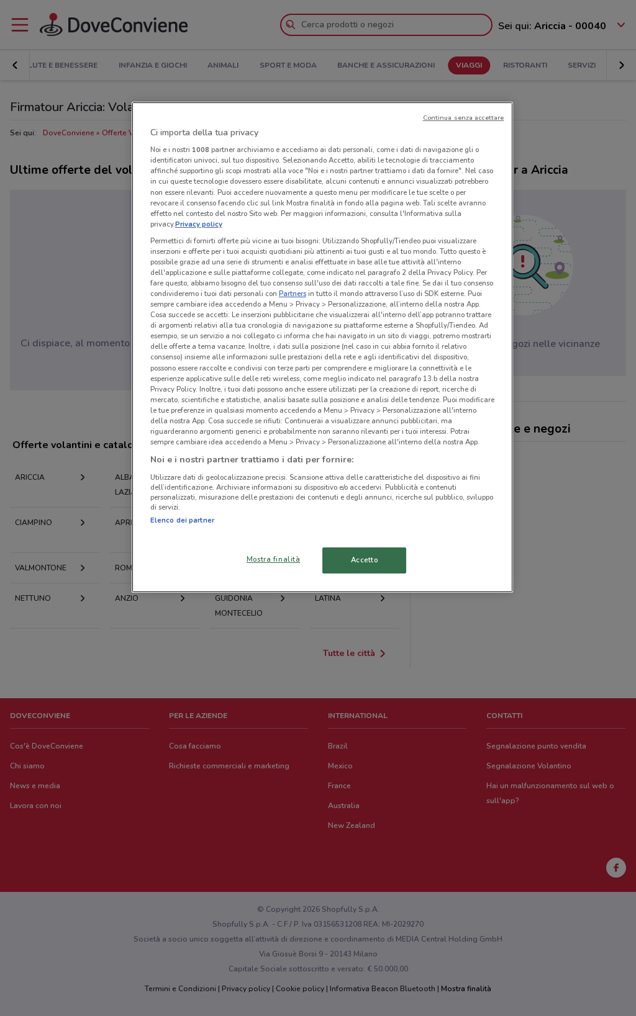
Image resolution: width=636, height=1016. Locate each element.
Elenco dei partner (182, 520)
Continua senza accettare (463, 117)
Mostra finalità (274, 559)
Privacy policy (198, 224)
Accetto (364, 560)
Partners (292, 294)
